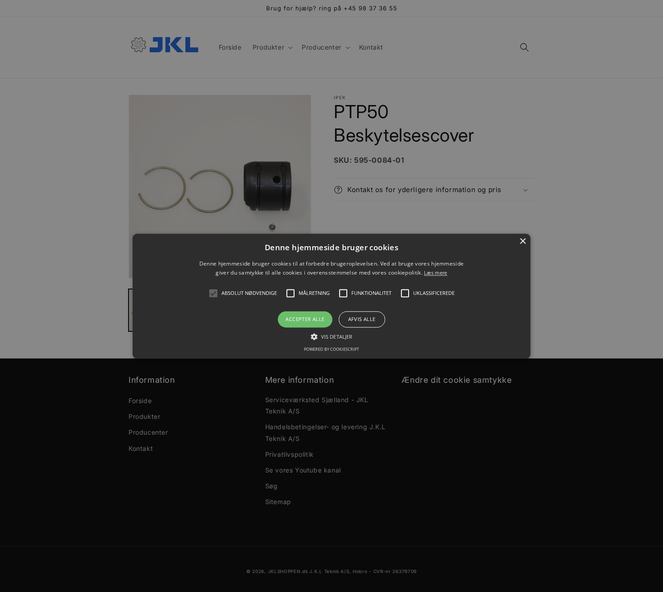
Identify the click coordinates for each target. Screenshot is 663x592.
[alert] (331, 296)
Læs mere (435, 272)
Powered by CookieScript (331, 349)
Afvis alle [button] (362, 319)
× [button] (522, 241)
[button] (213, 294)
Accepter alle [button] (304, 319)
